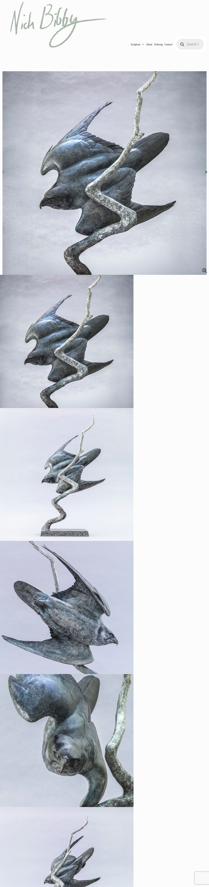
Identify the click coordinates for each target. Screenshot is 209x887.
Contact (168, 44)
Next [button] (206, 173)
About (149, 44)
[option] (104, 173)
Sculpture (135, 44)
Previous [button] (3, 173)
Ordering (158, 44)
